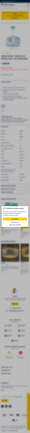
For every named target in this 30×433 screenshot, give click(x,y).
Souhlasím (15, 219)
